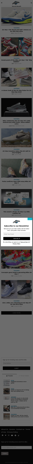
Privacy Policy (16, 243)
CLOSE (30, 218)
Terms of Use (24, 242)
